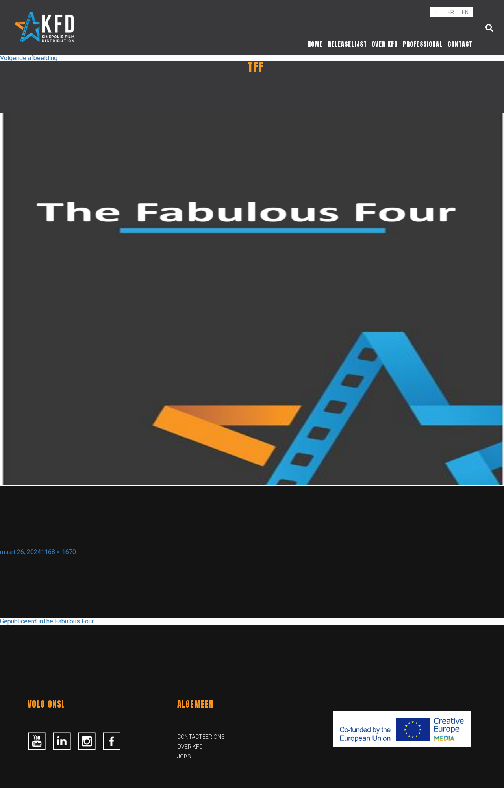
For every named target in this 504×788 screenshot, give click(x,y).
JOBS (184, 756)
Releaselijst (347, 44)
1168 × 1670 (58, 552)
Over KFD (385, 44)
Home (315, 44)
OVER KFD (190, 747)
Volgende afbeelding (28, 58)
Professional (423, 44)
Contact (460, 44)
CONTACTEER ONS (201, 737)
